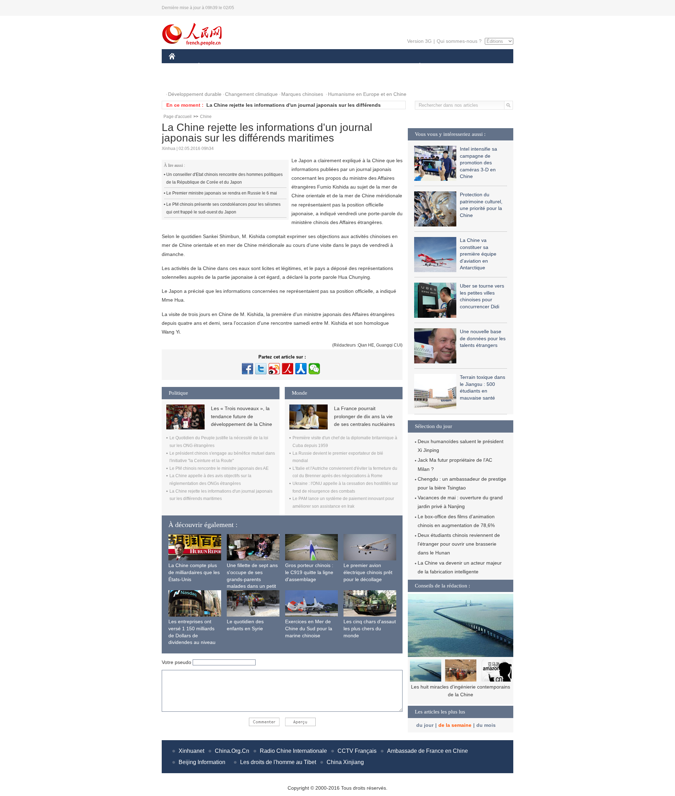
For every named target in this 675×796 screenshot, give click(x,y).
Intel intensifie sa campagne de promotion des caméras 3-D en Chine (478, 162)
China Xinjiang (345, 762)
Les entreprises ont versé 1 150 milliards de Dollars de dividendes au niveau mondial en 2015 (192, 635)
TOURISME (475, 66)
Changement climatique (251, 94)
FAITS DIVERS (377, 66)
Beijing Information (202, 762)
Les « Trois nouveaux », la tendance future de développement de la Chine (241, 416)
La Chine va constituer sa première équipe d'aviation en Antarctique (478, 253)
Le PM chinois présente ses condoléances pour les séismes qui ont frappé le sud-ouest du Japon (223, 208)
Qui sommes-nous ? (459, 41)
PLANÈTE (416, 66)
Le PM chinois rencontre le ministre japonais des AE (219, 468)
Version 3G (419, 41)
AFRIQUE (274, 66)
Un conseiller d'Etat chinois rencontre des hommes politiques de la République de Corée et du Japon (224, 178)
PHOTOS (183, 80)
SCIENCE (306, 66)
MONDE (244, 66)
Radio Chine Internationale (293, 751)
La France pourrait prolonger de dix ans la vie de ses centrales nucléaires (364, 416)
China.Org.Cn (232, 751)
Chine (206, 116)
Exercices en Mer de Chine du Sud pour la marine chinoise (308, 628)
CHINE (181, 66)
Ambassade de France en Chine (427, 751)
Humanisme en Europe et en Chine (367, 94)
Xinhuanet (191, 751)
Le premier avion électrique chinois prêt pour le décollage (367, 572)
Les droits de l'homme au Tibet (278, 762)
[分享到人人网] (301, 368)
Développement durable (194, 94)
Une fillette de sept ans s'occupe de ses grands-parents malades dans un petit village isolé (252, 579)
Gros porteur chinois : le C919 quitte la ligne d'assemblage (309, 572)
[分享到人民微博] (287, 368)
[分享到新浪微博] (274, 368)
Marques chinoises (302, 94)
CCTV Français (357, 751)
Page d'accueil (177, 116)
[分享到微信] (314, 368)
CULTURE (338, 66)
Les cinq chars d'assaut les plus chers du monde (369, 628)
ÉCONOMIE (212, 66)
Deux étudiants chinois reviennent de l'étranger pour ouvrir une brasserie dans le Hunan (459, 543)
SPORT (445, 66)
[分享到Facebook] (247, 368)
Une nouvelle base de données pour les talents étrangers (483, 338)
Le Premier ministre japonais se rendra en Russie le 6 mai (221, 193)
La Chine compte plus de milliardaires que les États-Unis (194, 572)
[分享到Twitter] (260, 368)
